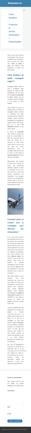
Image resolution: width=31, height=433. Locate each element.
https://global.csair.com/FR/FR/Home (17, 351)
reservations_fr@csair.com (14, 314)
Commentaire (10, 390)
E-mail (9, 413)
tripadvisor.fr (13, 172)
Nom (9, 407)
